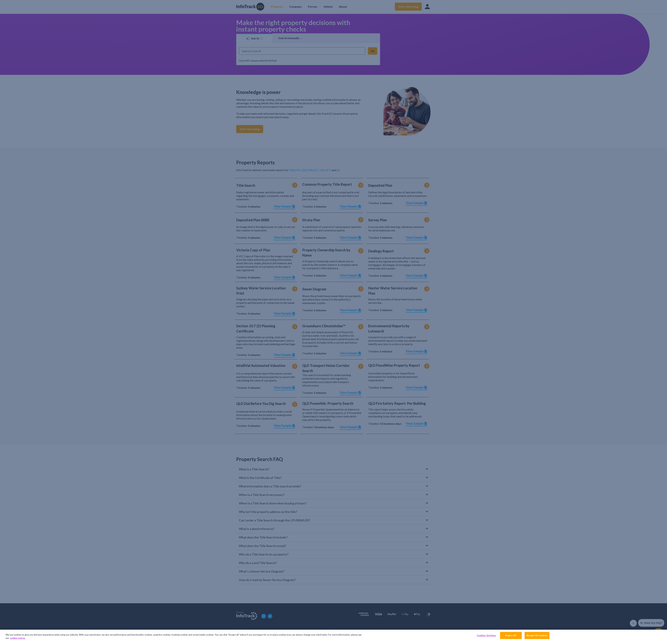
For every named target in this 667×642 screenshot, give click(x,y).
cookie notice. (17, 638)
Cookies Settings (486, 635)
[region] (333, 636)
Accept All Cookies (536, 635)
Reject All (510, 635)
